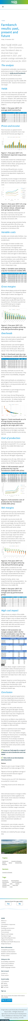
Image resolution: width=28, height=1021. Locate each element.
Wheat (4, 862)
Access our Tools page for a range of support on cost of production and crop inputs (13, 752)
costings (4, 883)
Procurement (5, 932)
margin (17, 883)
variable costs (5, 885)
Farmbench (5, 861)
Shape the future (6, 944)
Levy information (6, 930)
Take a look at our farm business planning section (12, 759)
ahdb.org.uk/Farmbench (17, 73)
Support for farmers (7, 940)
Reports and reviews (7, 934)
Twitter (5, 983)
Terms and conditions (7, 963)
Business (4, 864)
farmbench (5, 880)
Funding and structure (7, 928)
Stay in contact (6, 1000)
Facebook (6, 981)
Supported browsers (7, 965)
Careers (3, 922)
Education (4, 926)
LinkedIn (5, 985)
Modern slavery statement (9, 953)
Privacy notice (5, 955)
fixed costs (15, 885)
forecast (4, 886)
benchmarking (15, 880)
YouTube (5, 987)
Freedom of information (8, 952)
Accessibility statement (8, 961)
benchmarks (5, 882)
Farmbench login (6, 936)
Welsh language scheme (8, 967)
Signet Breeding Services (8, 938)
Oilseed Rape (18, 862)
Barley (10, 862)
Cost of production (17, 882)
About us (3, 920)
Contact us (4, 973)
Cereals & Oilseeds (16, 861)
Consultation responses (8, 924)
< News (3, 20)
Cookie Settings (4, 1020)
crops (11, 886)
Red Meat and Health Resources (10, 942)
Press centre (5, 975)
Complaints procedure (7, 950)
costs (11, 883)
